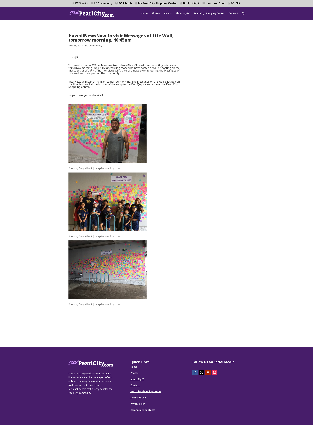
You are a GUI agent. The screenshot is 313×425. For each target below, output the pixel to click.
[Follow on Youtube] (208, 372)
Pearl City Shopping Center (209, 13)
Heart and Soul (215, 3)
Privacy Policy (138, 403)
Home (144, 13)
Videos (167, 13)
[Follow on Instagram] (214, 372)
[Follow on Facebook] (195, 372)
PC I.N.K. (236, 3)
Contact (233, 13)
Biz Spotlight (191, 3)
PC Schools (125, 3)
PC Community (103, 3)
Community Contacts (142, 409)
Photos (156, 13)
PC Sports (81, 3)
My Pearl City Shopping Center (157, 3)
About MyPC (183, 13)
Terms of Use (138, 397)
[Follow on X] (201, 372)
